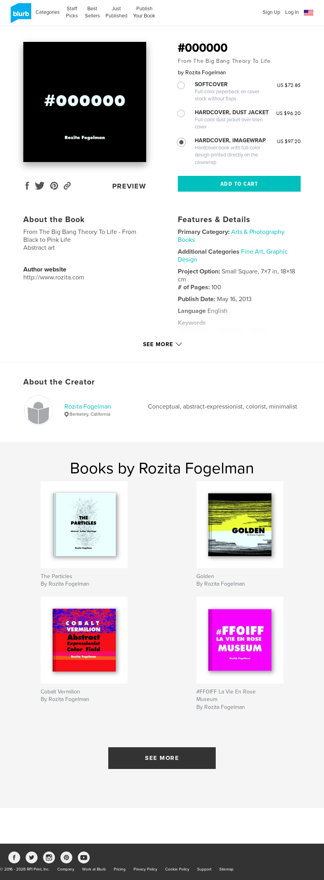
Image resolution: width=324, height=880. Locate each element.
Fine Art (252, 252)
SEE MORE (162, 757)
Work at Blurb (94, 869)
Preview (129, 186)
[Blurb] (19, 16)
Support (204, 869)
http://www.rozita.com (53, 277)
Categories (48, 12)
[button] (308, 13)
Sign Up (271, 12)
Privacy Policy (145, 869)
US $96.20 (288, 113)
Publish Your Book (144, 12)
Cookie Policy (177, 869)
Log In (292, 12)
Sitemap (226, 869)
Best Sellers (92, 12)
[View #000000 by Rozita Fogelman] (84, 102)
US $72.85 (289, 85)
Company (65, 869)
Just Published (116, 12)
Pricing (120, 869)
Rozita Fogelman (87, 407)
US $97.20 (289, 141)
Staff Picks (72, 12)
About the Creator (59, 382)
